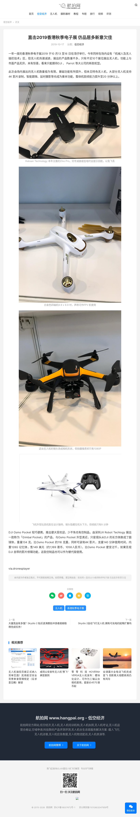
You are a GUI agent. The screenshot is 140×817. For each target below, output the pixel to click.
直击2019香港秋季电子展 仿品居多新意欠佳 (70, 37)
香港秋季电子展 (75, 608)
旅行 (92, 13)
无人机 (53, 13)
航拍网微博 (56, 745)
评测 (108, 13)
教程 (76, 13)
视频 (100, 13)
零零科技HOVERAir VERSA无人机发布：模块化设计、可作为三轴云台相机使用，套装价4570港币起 (86, 678)
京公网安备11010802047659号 (93, 807)
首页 (31, 13)
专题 (84, 13)
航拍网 (70, 6)
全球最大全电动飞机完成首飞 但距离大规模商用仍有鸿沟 (117, 675)
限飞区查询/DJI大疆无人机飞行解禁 (63, 768)
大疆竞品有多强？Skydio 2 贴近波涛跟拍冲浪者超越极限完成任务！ (38, 625)
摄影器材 (65, 13)
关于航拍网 (84, 745)
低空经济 (42, 13)
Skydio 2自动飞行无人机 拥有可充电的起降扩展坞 (104, 623)
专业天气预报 (87, 768)
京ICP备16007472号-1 (64, 807)
